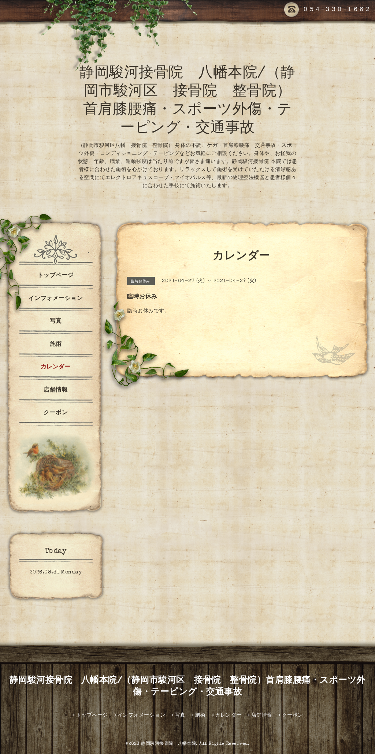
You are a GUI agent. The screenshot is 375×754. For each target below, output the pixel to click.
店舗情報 (56, 390)
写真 (56, 321)
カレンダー (56, 367)
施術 (56, 345)
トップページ (56, 276)
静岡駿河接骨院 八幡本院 (168, 744)
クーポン (56, 413)
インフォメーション (56, 299)
